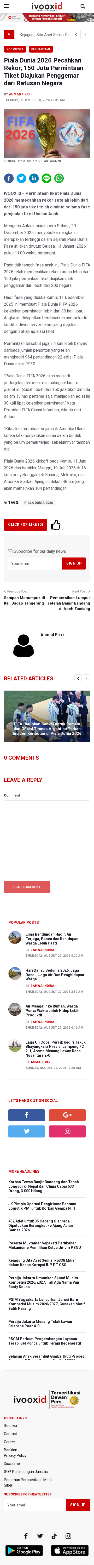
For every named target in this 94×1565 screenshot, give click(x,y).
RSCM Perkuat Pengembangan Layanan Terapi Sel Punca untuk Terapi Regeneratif (44, 1341)
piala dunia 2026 (38, 503)
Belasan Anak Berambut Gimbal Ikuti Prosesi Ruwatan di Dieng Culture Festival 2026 (46, 1358)
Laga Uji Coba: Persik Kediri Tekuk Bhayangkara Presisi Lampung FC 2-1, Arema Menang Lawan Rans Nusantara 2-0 (56, 1048)
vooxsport (15, 49)
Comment (12, 795)
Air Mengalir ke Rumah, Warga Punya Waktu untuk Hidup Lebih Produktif (52, 1010)
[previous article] (85, 34)
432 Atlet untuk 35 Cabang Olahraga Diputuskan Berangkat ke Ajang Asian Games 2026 (40, 1225)
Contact (10, 1434)
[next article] (76, 34)
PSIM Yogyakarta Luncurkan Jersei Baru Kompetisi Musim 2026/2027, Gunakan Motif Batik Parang (46, 1304)
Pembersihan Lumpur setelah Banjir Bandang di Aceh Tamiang (69, 603)
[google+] (54, 1536)
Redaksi (10, 1426)
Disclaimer (12, 1463)
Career (9, 1442)
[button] (9, 178)
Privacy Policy (15, 1455)
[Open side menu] (6, 6)
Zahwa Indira (42, 950)
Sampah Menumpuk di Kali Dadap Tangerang (24, 600)
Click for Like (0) (25, 524)
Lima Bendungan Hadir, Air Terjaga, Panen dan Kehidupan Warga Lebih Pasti (52, 938)
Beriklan (10, 1450)
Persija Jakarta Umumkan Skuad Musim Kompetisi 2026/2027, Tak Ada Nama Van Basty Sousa (43, 1282)
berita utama (41, 49)
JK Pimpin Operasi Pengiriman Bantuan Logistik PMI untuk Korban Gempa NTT (42, 1206)
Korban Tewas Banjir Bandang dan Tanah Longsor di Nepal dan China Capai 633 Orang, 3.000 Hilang (43, 1186)
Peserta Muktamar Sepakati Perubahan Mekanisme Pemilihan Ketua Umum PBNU (44, 1245)
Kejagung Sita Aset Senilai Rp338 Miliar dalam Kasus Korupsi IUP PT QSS (42, 1262)
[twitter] (26, 1131)
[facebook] (26, 1115)
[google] (67, 1115)
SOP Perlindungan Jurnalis (26, 1472)
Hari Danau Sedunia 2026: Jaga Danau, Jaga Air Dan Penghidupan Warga (55, 974)
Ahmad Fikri (19, 94)
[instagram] (67, 1131)
